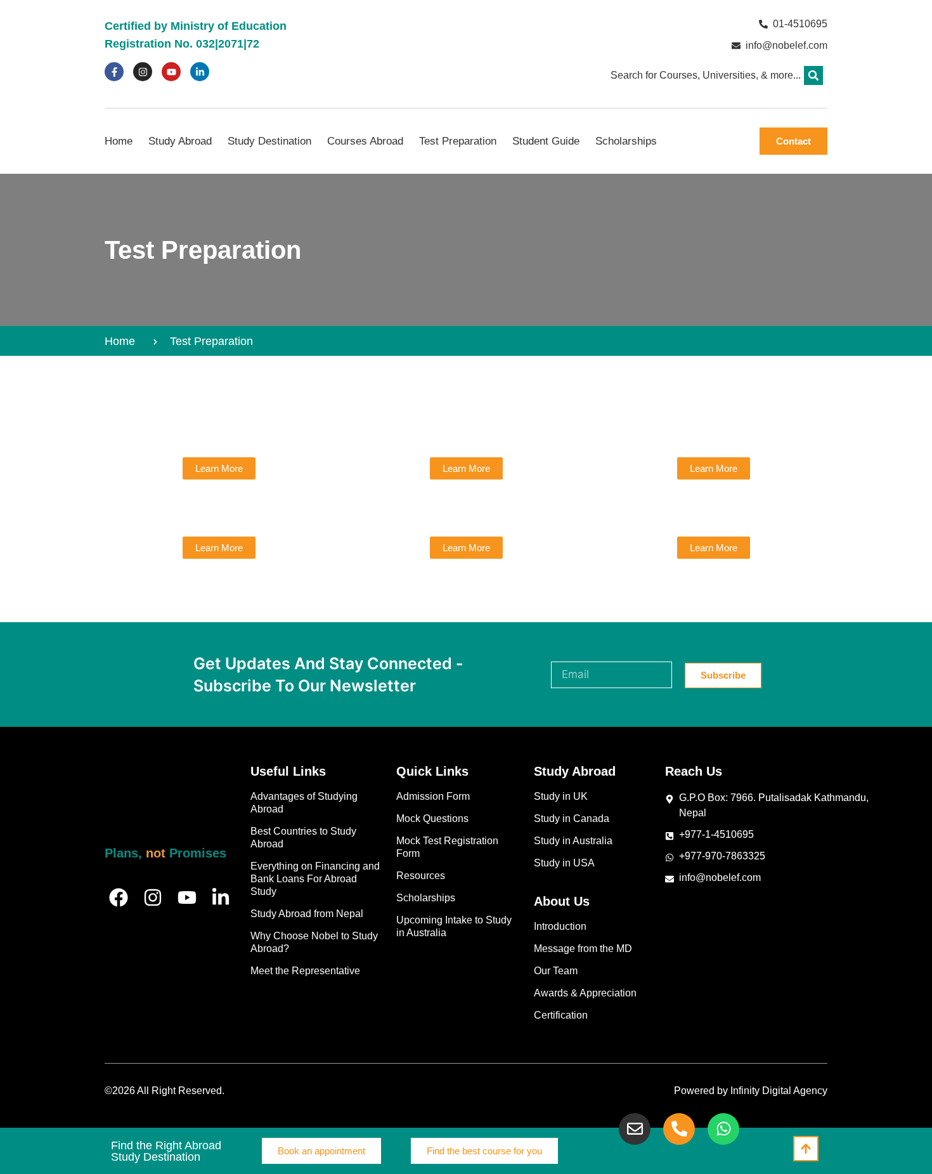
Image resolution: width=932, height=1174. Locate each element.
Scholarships (626, 141)
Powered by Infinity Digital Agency (750, 1090)
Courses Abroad (365, 141)
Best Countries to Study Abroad (303, 837)
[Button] (806, 1148)
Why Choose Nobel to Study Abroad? (314, 942)
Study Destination (269, 141)
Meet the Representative (305, 970)
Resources (420, 875)
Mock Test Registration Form (447, 847)
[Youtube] (171, 71)
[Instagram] (142, 71)
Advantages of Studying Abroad (304, 802)
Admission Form (433, 796)
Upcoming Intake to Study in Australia (454, 926)
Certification (561, 1015)
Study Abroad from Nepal (306, 913)
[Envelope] (634, 1129)
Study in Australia (573, 840)
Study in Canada (571, 818)
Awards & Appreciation (585, 993)
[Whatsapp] (723, 1129)
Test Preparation (457, 141)
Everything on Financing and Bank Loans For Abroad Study (315, 879)
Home (119, 141)
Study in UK (561, 796)
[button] (813, 75)
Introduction (560, 926)
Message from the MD (583, 948)
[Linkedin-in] (199, 71)
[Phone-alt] (679, 1129)
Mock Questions (432, 818)
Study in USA (564, 863)
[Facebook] (119, 897)
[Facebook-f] (114, 71)
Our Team (556, 970)
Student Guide (545, 141)
